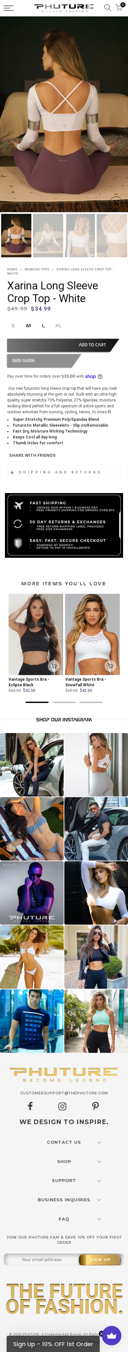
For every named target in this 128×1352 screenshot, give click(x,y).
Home (12, 269)
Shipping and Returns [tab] (60, 472)
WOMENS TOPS (37, 269)
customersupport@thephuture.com (64, 1093)
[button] (53, 1344)
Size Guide (23, 360)
